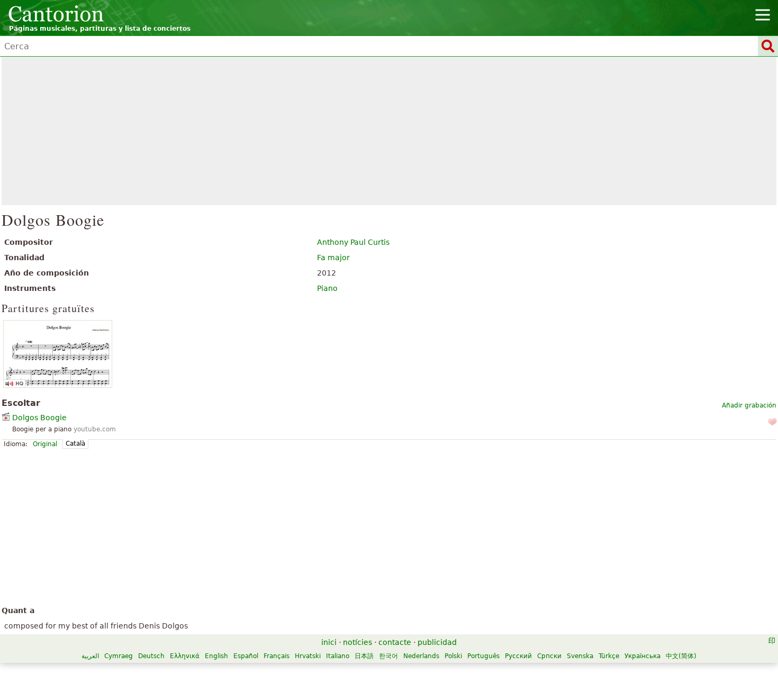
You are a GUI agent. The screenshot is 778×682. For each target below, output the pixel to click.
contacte (394, 642)
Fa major (333, 257)
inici (329, 642)
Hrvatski (308, 656)
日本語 (364, 656)
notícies (357, 642)
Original (45, 444)
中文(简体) (681, 656)
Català (75, 443)
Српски (549, 656)
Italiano (337, 656)
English (216, 656)
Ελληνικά (185, 656)
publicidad (437, 642)
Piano (327, 288)
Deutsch (151, 656)
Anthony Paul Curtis (353, 242)
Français (277, 656)
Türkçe (609, 656)
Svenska (580, 656)
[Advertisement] (389, 131)
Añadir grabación (749, 405)
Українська (643, 656)
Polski (453, 656)
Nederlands (421, 656)
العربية (90, 656)
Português (483, 656)
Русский (518, 656)
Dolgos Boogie (39, 417)
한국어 (388, 656)
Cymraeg (118, 656)
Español (245, 656)
